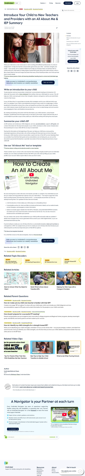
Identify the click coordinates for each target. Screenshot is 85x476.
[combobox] (18, 3)
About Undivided (56, 472)
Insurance (39, 473)
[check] (80, 471)
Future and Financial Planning (38, 311)
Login (77, 3)
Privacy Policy (64, 472)
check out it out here (51, 224)
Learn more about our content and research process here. (36, 387)
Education (39, 469)
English (16, 3)
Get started (68, 3)
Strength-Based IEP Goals (26, 322)
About (53, 469)
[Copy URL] (57, 28)
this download (38, 234)
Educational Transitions (38, 9)
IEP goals (53, 124)
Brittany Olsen (15, 374)
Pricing (53, 470)
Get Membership (73, 61)
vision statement (23, 94)
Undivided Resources (12, 9)
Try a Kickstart (12, 429)
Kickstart (33, 410)
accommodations (40, 124)
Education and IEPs (28, 9)
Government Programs (40, 471)
